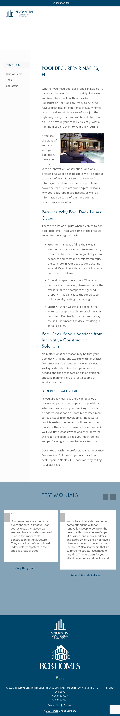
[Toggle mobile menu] (114, 14)
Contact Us (12, 85)
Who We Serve (14, 74)
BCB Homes (52, 710)
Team (9, 79)
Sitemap (68, 705)
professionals (77, 450)
